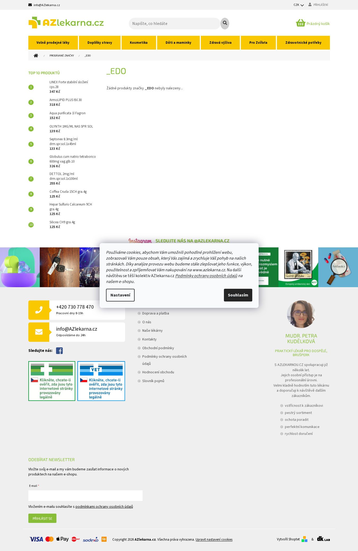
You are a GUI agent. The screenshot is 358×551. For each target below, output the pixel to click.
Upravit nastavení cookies (214, 539)
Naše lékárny (152, 330)
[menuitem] (53, 43)
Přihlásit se (42, 518)
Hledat (224, 23)
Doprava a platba (155, 313)
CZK (297, 5)
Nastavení (120, 295)
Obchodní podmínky (158, 348)
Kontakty (149, 339)
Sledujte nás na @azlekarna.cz (192, 240)
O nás (146, 322)
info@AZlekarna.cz (76, 331)
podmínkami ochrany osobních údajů (104, 506)
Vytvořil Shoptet (288, 539)
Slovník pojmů (153, 381)
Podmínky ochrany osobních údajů (206, 276)
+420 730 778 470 (75, 309)
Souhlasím (238, 295)
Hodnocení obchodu (158, 372)
